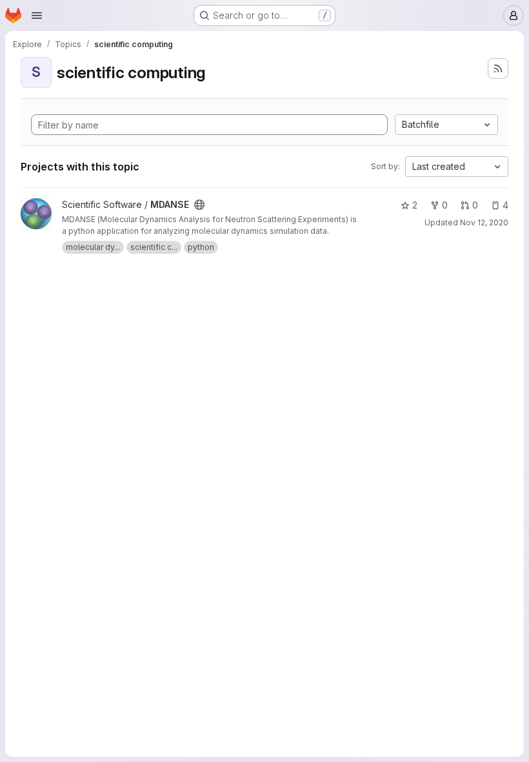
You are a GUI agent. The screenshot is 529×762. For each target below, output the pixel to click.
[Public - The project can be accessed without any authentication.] (199, 205)
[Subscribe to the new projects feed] (498, 68)
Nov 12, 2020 (484, 222)
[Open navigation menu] (36, 15)
